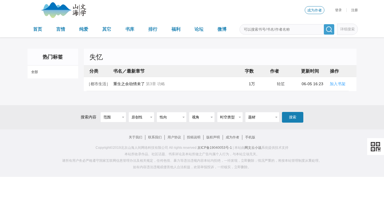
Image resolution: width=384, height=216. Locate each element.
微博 (222, 29)
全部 (34, 72)
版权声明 (213, 137)
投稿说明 (193, 137)
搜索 (292, 117)
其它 (106, 29)
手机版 (250, 137)
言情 (60, 29)
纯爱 (83, 29)
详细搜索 (347, 29)
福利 (175, 29)
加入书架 (337, 84)
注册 (354, 10)
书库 (129, 29)
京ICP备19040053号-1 (214, 148)
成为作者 (314, 10)
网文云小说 (253, 148)
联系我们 (155, 137)
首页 (37, 29)
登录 (338, 10)
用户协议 (174, 137)
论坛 (199, 29)
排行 (152, 29)
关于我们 (135, 137)
